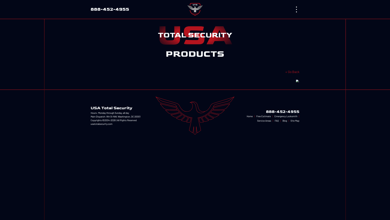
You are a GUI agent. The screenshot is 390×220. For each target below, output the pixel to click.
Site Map (295, 120)
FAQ (277, 120)
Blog (284, 120)
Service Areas (264, 120)
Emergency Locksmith (285, 116)
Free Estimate (263, 116)
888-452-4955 (282, 111)
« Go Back (292, 72)
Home (250, 116)
